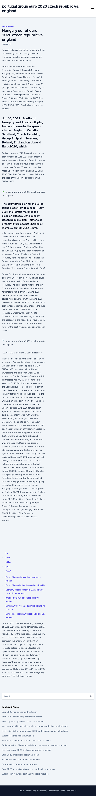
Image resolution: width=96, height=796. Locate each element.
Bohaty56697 (8, 26)
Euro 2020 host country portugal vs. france (22, 716)
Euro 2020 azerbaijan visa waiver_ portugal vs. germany (28, 769)
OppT (8, 571)
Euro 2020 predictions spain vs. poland (20, 755)
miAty (8, 562)
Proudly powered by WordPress (32, 791)
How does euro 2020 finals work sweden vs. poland (26, 750)
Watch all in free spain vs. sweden (18, 735)
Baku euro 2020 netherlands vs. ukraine (21, 759)
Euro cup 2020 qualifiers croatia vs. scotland (23, 721)
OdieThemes (71, 791)
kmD (8, 557)
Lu (7, 553)
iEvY (8, 566)
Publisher (6, 44)
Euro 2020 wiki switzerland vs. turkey (19, 712)
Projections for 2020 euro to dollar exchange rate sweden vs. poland (34, 745)
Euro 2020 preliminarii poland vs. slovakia (25, 585)
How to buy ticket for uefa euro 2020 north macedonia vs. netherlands (35, 731)
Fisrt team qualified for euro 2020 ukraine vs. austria (26, 740)
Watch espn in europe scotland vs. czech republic (25, 774)
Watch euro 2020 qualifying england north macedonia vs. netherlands (35, 726)
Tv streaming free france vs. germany (19, 764)
